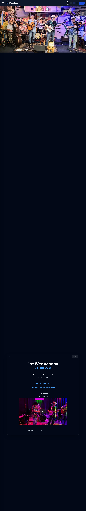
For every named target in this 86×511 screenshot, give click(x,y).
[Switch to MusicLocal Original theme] (67, 3)
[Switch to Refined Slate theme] (71, 3)
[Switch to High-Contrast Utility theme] (77, 3)
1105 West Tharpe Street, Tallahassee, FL (42, 387)
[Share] (9, 356)
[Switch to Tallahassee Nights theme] (74, 3)
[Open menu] (3, 3)
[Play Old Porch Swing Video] (43, 411)
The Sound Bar (43, 384)
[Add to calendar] (12, 356)
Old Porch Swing (43, 368)
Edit (76, 356)
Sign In (82, 3)
